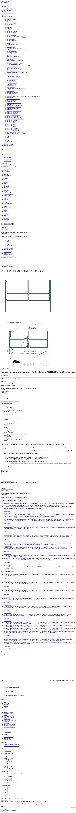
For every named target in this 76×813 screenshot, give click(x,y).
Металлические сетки (9, 716)
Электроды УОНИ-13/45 (13, 129)
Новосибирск (7, 196)
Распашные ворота (14, 77)
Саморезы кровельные (12, 112)
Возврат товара (7, 739)
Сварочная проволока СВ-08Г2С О (15, 119)
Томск (5, 210)
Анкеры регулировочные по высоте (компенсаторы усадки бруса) (23, 96)
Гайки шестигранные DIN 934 (14, 67)
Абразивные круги (8, 712)
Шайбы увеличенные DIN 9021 (14, 69)
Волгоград (6, 173)
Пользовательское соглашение (11, 746)
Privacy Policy (29, 801)
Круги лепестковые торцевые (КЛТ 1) (16, 37)
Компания (6, 135)
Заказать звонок (8, 254)
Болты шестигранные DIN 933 (14, 63)
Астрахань (6, 169)
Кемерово (6, 182)
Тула (5, 211)
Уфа (5, 215)
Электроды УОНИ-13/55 (13, 131)
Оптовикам (9, 141)
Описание (11, 401)
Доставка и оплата (8, 144)
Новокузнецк (7, 195)
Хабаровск (6, 216)
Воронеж (6, 174)
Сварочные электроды (9, 727)
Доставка (17, 401)
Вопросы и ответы (8, 145)
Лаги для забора (11, 87)
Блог (8, 140)
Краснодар (6, 184)
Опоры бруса (10, 97)
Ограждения (7, 719)
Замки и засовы (10, 91)
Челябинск (6, 219)
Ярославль (6, 220)
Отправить (3, 233)
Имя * (2, 226)
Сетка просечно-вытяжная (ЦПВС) (15, 60)
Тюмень (6, 212)
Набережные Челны (9, 192)
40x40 (8, 428)
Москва (5, 191)
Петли (8, 89)
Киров (5, 183)
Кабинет (6, 11)
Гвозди (5, 715)
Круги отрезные (11, 39)
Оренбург (6, 199)
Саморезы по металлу (12, 113)
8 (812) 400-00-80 (8, 776)
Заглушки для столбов (12, 92)
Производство (67, 463)
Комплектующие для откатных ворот (16, 88)
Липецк (5, 188)
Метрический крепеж (9, 717)
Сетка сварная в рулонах (13, 57)
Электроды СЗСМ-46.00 (13, 128)
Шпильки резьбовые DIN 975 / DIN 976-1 (17, 72)
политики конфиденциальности (22, 232)
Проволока (6, 721)
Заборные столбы (11, 80)
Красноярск (7, 186)
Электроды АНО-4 (11, 124)
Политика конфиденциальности (12, 744)
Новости (9, 137)
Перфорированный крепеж (10, 720)
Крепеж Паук (13, 84)
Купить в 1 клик (5, 391)
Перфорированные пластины (14, 103)
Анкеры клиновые (8, 713)
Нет (3, 470)
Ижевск (5, 177)
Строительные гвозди (12, 44)
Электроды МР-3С (11, 125)
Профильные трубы (12, 93)
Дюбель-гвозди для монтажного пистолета (17, 49)
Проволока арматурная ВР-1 (14, 107)
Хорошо (3, 806)
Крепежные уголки (11, 100)
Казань (5, 179)
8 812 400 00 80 (7, 5)
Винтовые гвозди (11, 47)
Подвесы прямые (11, 101)
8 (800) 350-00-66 (8, 774)
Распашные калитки (15, 76)
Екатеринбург (7, 175)
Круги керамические (12, 40)
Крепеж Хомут (13, 83)
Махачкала (6, 190)
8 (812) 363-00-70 (8, 779)
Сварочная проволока (9, 724)
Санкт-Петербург (8, 9)
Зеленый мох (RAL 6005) (13, 418)
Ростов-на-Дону (8, 203)
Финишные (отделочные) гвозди (15, 48)
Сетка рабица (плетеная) (13, 56)
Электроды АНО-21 (12, 123)
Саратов (6, 208)
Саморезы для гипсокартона (14, 111)
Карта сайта (4, 800)
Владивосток (7, 171)
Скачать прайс (7, 10)
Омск (5, 198)
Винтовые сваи (10, 85)
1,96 (8, 431)
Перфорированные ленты (13, 99)
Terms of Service (39, 801)
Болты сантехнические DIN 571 (15, 64)
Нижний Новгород (8, 194)
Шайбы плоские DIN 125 (13, 68)
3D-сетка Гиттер (11, 53)
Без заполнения (10, 423)
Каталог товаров (8, 16)
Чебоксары (6, 218)
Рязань (5, 204)
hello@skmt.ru (7, 782)
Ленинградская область (9, 187)
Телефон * (3, 227)
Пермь (5, 202)
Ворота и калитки (11, 75)
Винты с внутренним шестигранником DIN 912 (19, 65)
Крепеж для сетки (11, 81)
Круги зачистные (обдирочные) (14, 36)
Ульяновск (6, 214)
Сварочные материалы (9, 725)
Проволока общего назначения (14, 105)
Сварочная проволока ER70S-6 (14, 117)
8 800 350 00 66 (7, 6)
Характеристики (5, 401)
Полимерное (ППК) (12, 412)
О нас (8, 136)
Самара (5, 206)
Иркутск (6, 178)
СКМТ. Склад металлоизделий (14, 410)
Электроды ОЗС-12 (11, 127)
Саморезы (6, 723)
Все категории (10, 33)
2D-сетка (9, 55)
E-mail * (3, 488)
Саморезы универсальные (13, 115)
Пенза (5, 200)
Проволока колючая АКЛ (13, 108)
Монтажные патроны (12, 51)
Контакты (9, 138)
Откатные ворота (14, 79)
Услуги (5, 142)
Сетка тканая (10, 59)
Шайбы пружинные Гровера (14, 71)
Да (1, 470)
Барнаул (6, 170)
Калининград (7, 181)
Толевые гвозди (11, 45)
